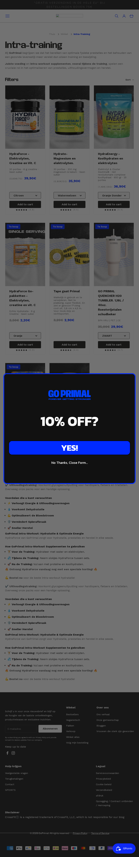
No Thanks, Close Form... (69, 462)
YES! (69, 447)
